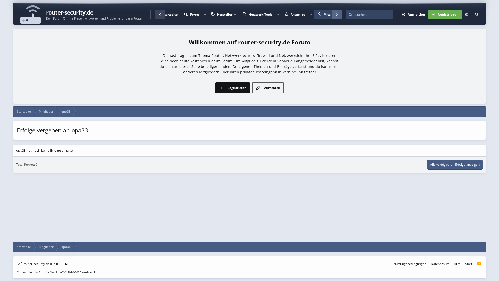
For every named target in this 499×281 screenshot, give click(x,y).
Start (468, 263)
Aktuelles (298, 14)
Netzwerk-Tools (260, 14)
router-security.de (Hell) (40, 263)
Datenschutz (440, 263)
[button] (205, 14)
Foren (194, 14)
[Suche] (476, 14)
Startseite (170, 14)
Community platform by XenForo (58, 272)
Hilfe (457, 263)
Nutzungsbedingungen (409, 263)
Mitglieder (332, 14)
